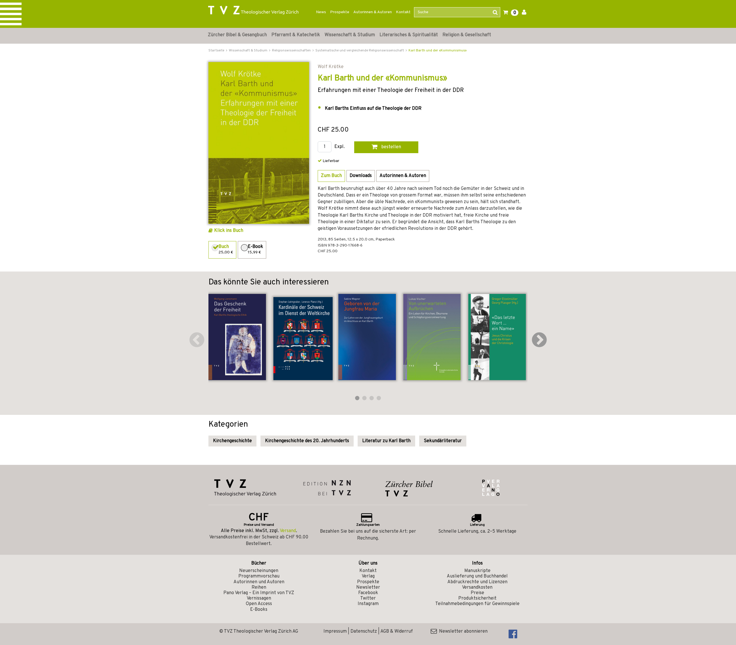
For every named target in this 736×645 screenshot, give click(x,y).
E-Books (258, 610)
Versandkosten (477, 587)
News (321, 12)
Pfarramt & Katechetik (295, 35)
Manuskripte (477, 571)
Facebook (368, 593)
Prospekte (339, 12)
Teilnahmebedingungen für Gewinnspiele (477, 604)
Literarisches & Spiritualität (408, 35)
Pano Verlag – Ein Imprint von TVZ (258, 593)
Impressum (335, 631)
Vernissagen (259, 598)
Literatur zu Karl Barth (386, 441)
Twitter (368, 598)
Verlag (368, 576)
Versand (288, 531)
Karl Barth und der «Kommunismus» (438, 50)
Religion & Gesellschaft (466, 35)
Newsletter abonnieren (462, 631)
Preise (477, 593)
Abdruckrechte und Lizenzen (477, 582)
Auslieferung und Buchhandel (477, 576)
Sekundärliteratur (443, 441)
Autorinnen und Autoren (258, 582)
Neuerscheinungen (258, 571)
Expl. (339, 147)
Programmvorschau (258, 576)
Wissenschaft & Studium (350, 35)
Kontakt (403, 12)
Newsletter (368, 587)
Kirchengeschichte (232, 441)
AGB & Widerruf (396, 631)
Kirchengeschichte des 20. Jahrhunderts (307, 441)
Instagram (368, 604)
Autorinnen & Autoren (372, 12)
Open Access (259, 604)
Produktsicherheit (477, 598)
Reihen (259, 587)
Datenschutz (363, 631)
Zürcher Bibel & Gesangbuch (237, 35)
